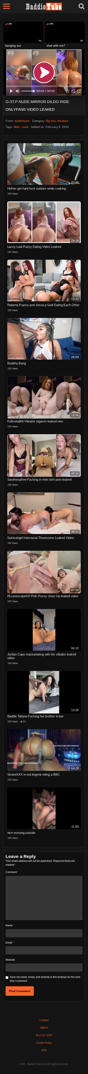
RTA (44, 1050)
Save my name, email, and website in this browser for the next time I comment (45, 979)
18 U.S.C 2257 (44, 1035)
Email (10, 942)
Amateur (63, 121)
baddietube (22, 121)
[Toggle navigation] (6, 6)
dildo (17, 127)
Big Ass (51, 121)
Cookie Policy (44, 1042)
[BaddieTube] (44, 6)
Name (10, 925)
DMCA (44, 1027)
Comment (12, 872)
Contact (44, 1020)
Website (10, 959)
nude (25, 127)
